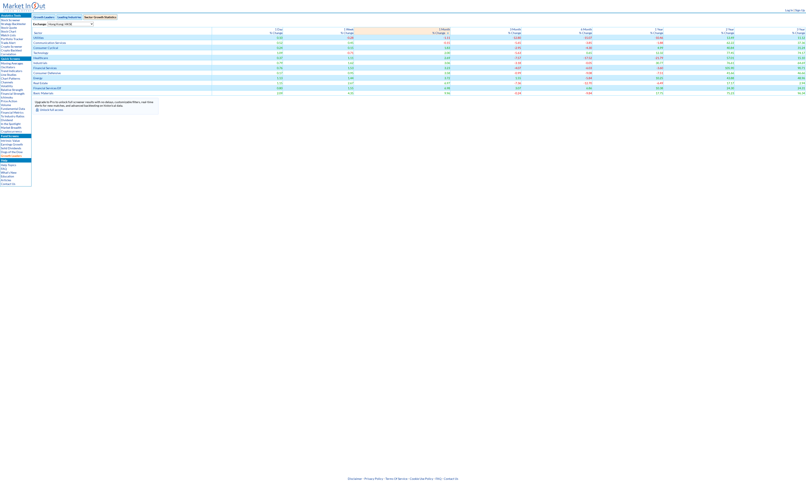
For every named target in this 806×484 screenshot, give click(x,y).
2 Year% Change (727, 31)
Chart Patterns (10, 78)
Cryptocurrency (11, 131)
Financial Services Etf (47, 88)
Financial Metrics (12, 112)
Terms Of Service (396, 478)
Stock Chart (8, 31)
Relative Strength (12, 90)
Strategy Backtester (13, 24)
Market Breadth (11, 127)
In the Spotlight (11, 124)
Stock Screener (10, 20)
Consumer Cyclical (45, 48)
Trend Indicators (11, 71)
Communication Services (49, 43)
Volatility (7, 86)
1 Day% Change (276, 31)
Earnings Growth (12, 144)
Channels (7, 82)
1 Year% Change (656, 31)
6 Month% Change (585, 31)
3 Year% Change (798, 31)
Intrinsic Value (10, 140)
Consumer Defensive (47, 73)
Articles (6, 180)
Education (7, 176)
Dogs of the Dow (12, 152)
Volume (6, 105)
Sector (38, 33)
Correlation (8, 54)
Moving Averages (12, 63)
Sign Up (800, 10)
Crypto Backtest (11, 50)
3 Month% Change (514, 31)
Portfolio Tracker (12, 39)
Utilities (38, 37)
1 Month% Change (441, 31)
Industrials (40, 63)
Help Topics (8, 165)
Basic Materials (43, 93)
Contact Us (8, 184)
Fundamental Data (13, 108)
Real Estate (40, 83)
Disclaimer (355, 478)
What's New (9, 172)
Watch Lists (8, 35)
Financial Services (45, 68)
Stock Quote (9, 27)
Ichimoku (7, 97)
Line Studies (8, 74)
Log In (789, 10)
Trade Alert (8, 43)
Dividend (7, 120)
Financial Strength (13, 93)
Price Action (9, 101)
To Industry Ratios (12, 116)
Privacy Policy (373, 478)
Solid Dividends (11, 148)
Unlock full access (51, 109)
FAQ (4, 169)
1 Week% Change (347, 31)
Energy (37, 78)
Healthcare (40, 58)
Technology (40, 53)
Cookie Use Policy (421, 478)
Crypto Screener (11, 46)
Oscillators (8, 67)
